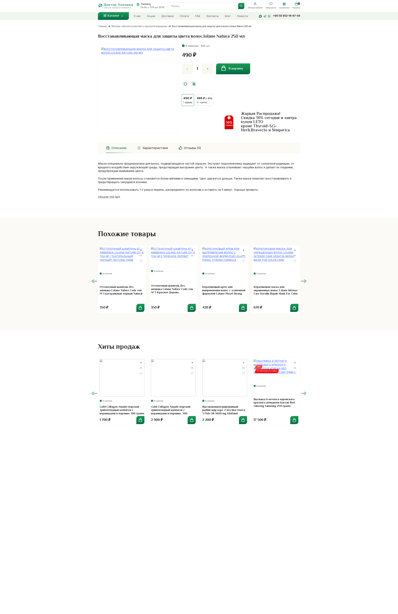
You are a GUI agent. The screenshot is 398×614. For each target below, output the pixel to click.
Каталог (113, 16)
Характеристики (155, 148)
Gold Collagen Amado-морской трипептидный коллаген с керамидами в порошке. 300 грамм (170, 412)
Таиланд (146, 4)
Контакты (212, 16)
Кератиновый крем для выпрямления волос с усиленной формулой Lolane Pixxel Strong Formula (223, 292)
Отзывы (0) (192, 148)
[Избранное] (271, 3)
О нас (137, 16)
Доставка (167, 16)
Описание (119, 148)
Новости (242, 16)
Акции (151, 16)
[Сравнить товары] (284, 3)
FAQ (197, 16)
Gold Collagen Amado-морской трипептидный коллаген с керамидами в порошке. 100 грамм (122, 410)
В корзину (236, 68)
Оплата (184, 16)
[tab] (116, 148)
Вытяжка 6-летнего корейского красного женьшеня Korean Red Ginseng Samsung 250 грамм (274, 402)
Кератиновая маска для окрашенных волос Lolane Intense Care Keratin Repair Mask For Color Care (276, 292)
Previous (94, 281)
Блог (228, 16)
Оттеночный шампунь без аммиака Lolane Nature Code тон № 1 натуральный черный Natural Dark (121, 292)
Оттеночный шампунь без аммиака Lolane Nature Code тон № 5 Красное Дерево (172, 289)
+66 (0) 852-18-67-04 (286, 15)
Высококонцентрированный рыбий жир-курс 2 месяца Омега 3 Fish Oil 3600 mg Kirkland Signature (223, 412)
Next (303, 281)
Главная (102, 26)
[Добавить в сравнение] (193, 83)
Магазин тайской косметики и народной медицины (139, 26)
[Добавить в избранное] (185, 83)
